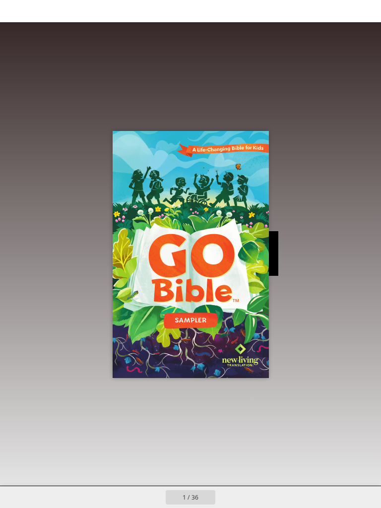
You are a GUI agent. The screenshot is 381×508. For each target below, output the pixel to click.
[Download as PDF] (59, 11)
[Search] (14, 11)
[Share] (344, 11)
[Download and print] (81, 11)
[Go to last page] (248, 497)
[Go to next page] (226, 497)
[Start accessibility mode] (103, 11)
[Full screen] (367, 11)
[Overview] (36, 11)
